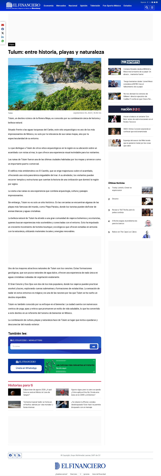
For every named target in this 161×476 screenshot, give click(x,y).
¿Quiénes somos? (61, 474)
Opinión (83, 5)
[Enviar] (93, 346)
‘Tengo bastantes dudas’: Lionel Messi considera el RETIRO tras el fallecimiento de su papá (137, 84)
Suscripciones (84, 474)
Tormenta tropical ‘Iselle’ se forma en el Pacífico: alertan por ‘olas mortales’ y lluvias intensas (38, 404)
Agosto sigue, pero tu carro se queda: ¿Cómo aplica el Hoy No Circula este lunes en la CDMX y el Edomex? (86, 392)
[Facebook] (148, 2)
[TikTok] (157, 2)
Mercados (61, 5)
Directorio (73, 474)
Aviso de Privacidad (99, 474)
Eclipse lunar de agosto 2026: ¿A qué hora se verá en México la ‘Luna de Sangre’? (37, 392)
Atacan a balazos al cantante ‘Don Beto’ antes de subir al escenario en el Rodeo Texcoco (138, 119)
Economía (48, 5)
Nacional (73, 5)
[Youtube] (155, 2)
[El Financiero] (23, 5)
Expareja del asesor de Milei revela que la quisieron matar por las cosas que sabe (137, 143)
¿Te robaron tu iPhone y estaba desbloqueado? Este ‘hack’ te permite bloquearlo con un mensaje (86, 404)
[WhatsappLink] (52, 366)
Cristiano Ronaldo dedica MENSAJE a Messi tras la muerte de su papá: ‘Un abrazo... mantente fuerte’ (137, 71)
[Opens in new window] (114, 131)
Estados (128, 5)
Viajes (11, 44)
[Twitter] (150, 2)
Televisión (95, 5)
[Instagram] (153, 2)
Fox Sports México (112, 5)
